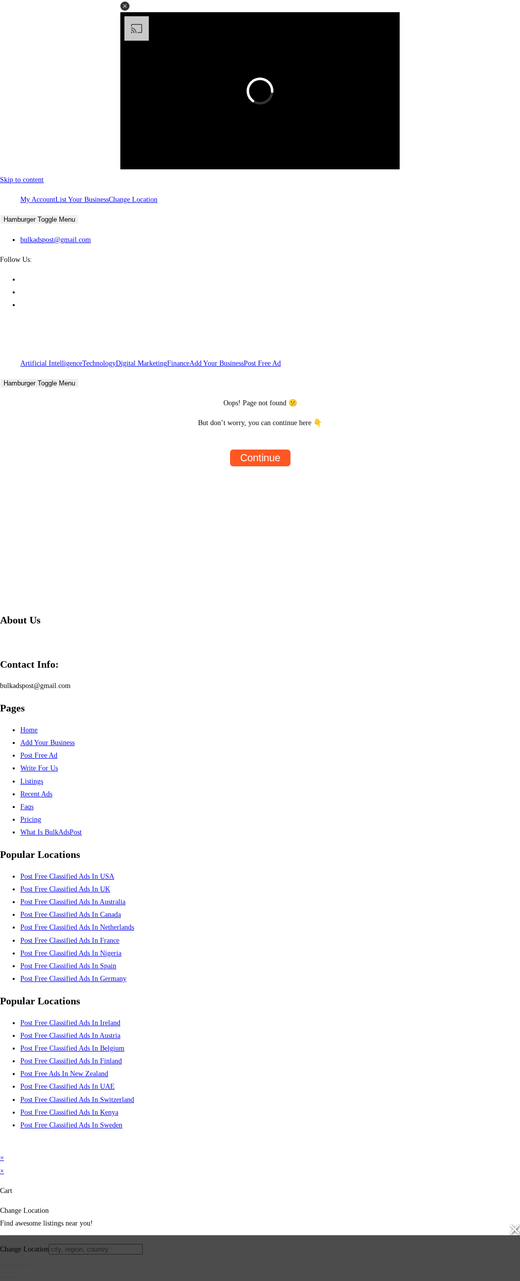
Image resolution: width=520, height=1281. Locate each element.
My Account (37, 199)
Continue (260, 457)
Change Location (133, 199)
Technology (99, 363)
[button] (124, 6)
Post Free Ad (262, 363)
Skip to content (22, 180)
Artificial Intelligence (51, 363)
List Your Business (82, 199)
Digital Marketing (141, 363)
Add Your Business (216, 363)
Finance (178, 363)
